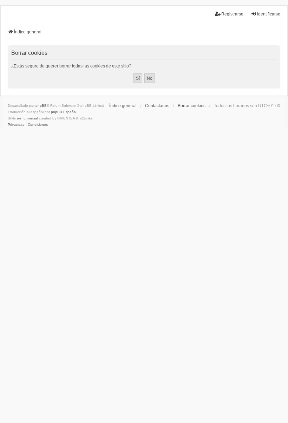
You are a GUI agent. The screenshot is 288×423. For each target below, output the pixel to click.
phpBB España (63, 112)
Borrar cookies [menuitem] (191, 105)
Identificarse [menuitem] (268, 14)
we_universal (27, 118)
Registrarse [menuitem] (232, 14)
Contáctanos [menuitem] (157, 105)
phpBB (41, 106)
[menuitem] (16, 125)
